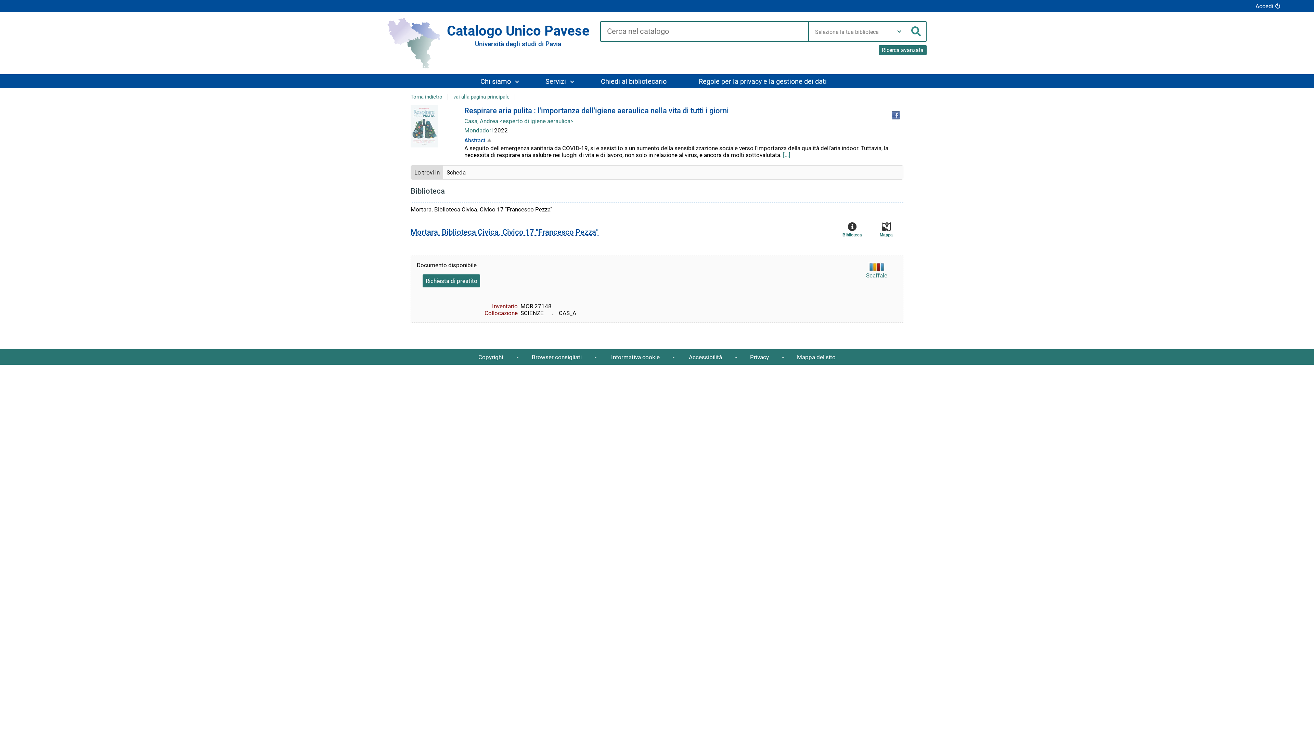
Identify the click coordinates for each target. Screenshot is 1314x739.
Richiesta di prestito (451, 280)
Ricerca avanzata (903, 50)
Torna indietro (426, 97)
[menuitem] (499, 81)
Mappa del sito (816, 357)
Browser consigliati (557, 357)
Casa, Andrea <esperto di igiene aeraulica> (519, 121)
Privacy (759, 357)
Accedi (1264, 6)
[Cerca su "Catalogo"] (704, 31)
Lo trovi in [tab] (427, 172)
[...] (786, 155)
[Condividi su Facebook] (896, 115)
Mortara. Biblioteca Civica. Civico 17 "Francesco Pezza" (504, 232)
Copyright (491, 357)
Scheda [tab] (456, 172)
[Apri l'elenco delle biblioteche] (899, 31)
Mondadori (479, 130)
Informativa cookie (635, 357)
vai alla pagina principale (481, 97)
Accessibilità (705, 357)
